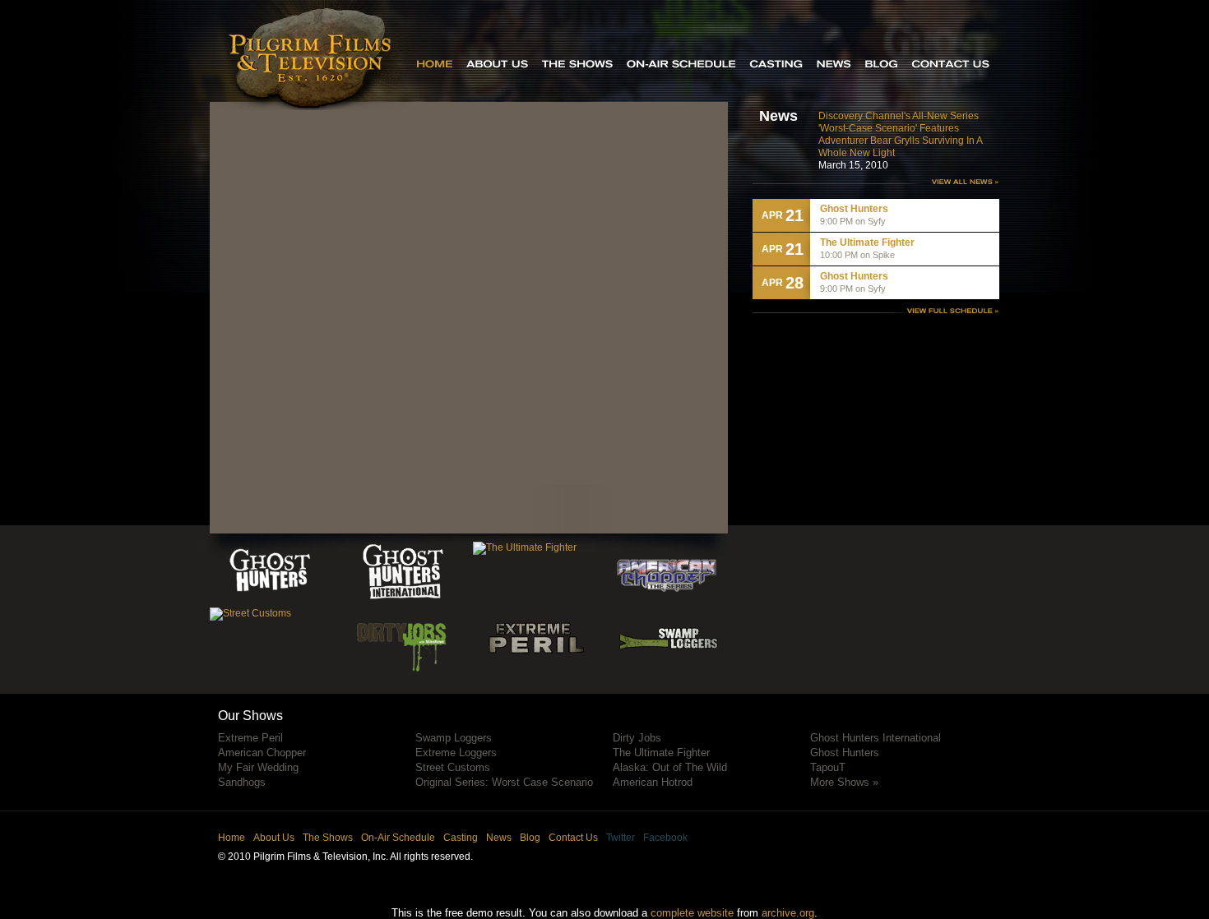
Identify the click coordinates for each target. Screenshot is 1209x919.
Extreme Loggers (456, 752)
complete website (692, 913)
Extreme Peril (250, 738)
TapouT (827, 767)
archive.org (788, 913)
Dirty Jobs (637, 738)
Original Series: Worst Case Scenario (504, 782)
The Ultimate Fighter (661, 752)
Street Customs (452, 767)
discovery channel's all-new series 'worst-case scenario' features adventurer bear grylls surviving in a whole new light (900, 134)
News (499, 837)
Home (231, 837)
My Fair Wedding (258, 767)
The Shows (328, 837)
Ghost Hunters (844, 752)
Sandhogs (242, 782)
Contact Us (573, 837)
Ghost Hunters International (875, 738)
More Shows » (844, 782)
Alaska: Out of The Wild (670, 767)
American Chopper (262, 752)
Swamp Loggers (453, 738)
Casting (460, 837)
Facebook (665, 837)
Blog (530, 837)
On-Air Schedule (398, 837)
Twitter (620, 837)
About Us (273, 837)
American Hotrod (653, 782)
